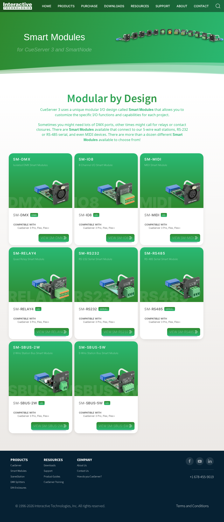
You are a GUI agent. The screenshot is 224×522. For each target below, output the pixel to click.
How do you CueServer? (89, 476)
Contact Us (83, 470)
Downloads (50, 465)
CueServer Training (54, 482)
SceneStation (17, 476)
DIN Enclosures (18, 487)
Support (48, 470)
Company (84, 459)
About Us (82, 465)
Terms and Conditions (192, 505)
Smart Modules (18, 470)
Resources (53, 459)
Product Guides (52, 476)
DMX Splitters (17, 482)
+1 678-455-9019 (202, 476)
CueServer (15, 465)
